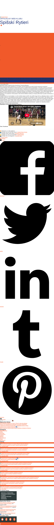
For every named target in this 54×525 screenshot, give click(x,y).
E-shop (27, 67)
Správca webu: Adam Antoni (6, 522)
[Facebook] (10, 519)
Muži (27, 49)
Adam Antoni (5, 137)
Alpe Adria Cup (3, 430)
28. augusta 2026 (4, 446)
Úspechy (27, 42)
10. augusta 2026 (4, 455)
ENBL (1, 431)
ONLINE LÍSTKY (27, 75)
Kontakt (27, 71)
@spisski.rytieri (18, 135)
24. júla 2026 (3, 489)
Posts (1, 439)
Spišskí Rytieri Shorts (22, 132)
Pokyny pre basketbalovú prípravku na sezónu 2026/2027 (13, 424)
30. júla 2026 (3, 474)
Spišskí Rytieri (20, 134)
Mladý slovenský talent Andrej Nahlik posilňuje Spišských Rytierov (15, 428)
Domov (27, 34)
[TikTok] (6, 519)
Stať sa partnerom (27, 59)
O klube (27, 45)
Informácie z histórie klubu (7, 492)
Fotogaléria (2, 434)
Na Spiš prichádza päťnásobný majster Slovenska (11, 483)
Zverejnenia (4, 498)
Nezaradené (3, 437)
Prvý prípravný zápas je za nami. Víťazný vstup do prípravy (13, 423)
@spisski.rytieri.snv (19, 133)
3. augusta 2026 (4, 470)
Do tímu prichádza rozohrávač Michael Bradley (11, 488)
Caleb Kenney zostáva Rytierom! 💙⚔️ (9, 426)
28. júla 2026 (3, 484)
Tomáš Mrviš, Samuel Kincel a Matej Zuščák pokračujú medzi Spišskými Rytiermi (19, 478)
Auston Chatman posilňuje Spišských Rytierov (11, 473)
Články (27, 38)
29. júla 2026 (3, 479)
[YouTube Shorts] (2, 519)
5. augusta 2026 (4, 465)
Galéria (27, 63)
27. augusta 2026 (4, 451)
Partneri (27, 57)
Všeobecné (2, 440)
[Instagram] (14, 519)
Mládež (27, 53)
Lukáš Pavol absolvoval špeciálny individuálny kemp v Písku (14, 425)
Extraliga (3, 138)
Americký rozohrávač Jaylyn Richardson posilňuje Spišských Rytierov (16, 469)
